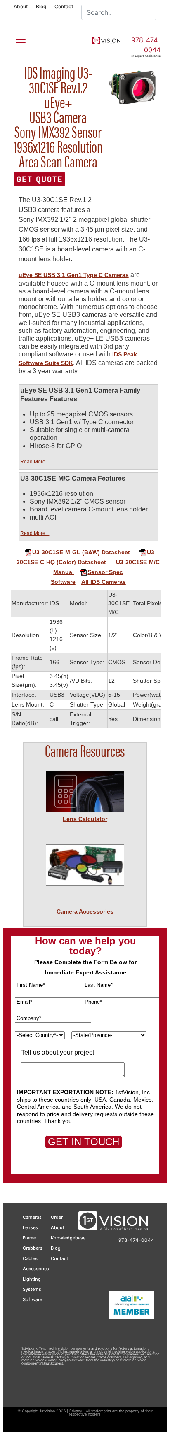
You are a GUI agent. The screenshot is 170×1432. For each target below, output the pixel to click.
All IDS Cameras (103, 582)
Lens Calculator (85, 819)
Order (57, 1217)
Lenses (30, 1227)
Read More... (34, 462)
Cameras (32, 1217)
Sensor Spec (105, 572)
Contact (63, 6)
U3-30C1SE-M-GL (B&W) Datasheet (81, 552)
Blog (41, 6)
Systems (32, 1289)
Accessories (36, 1269)
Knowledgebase (68, 1238)
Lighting (32, 1279)
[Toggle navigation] (15, 41)
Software (63, 582)
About (21, 6)
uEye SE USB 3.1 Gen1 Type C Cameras (74, 275)
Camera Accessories (85, 911)
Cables (30, 1258)
